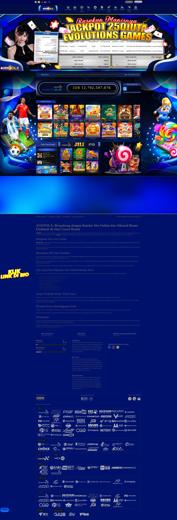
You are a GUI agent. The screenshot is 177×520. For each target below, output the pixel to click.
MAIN (46, 112)
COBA (67, 152)
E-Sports (122, 10)
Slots (75, 10)
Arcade (115, 10)
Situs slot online (39, 242)
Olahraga (102, 10)
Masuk (129, 2)
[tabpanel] (88, 42)
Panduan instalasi (160, 200)
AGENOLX (38, 233)
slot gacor (58, 234)
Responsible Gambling (55, 216)
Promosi (135, 10)
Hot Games (68, 10)
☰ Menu (4, 510)
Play (58, 89)
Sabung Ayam (129, 10)
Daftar (138, 2)
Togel (95, 10)
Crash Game (109, 10)
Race (88, 10)
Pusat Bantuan (66, 216)
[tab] (66, 144)
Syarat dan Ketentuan (78, 216)
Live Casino (82, 10)
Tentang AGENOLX (41, 216)
